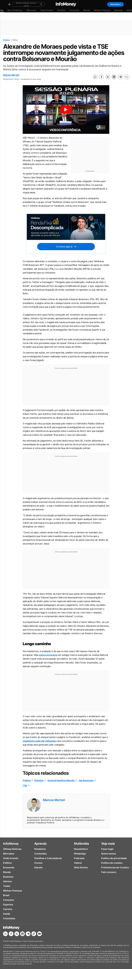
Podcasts (79, 858)
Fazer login (107, 849)
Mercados (31, 10)
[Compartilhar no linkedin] (114, 77)
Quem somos (108, 853)
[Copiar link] (126, 77)
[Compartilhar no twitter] (107, 77)
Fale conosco (108, 872)
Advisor (7, 881)
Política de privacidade (114, 858)
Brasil (6, 895)
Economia (74, 10)
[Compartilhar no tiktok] (33, 933)
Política (6, 40)
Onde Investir (46, 10)
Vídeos (78, 863)
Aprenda (40, 843)
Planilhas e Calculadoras (48, 858)
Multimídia (81, 843)
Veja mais (108, 843)
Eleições (61, 10)
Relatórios (40, 849)
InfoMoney (11, 843)
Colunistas (9, 918)
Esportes (8, 904)
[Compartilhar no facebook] (101, 77)
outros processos (48, 655)
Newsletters (115, 4)
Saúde (6, 913)
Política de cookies (111, 863)
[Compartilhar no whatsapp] (95, 77)
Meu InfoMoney (14, 10)
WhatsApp (80, 853)
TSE (25, 785)
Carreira (7, 909)
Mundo (86, 10)
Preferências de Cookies (115, 867)
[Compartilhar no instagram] (5, 933)
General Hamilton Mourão (61, 780)
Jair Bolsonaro (86, 780)
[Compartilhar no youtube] (39, 933)
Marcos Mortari (11, 75)
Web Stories (81, 867)
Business (118, 10)
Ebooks (38, 867)
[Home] (66, 4)
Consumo (8, 900)
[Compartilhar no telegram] (120, 77)
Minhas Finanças (102, 10)
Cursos (38, 863)
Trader (6, 886)
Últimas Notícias (12, 849)
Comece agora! (64, 246)
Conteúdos (40, 853)
